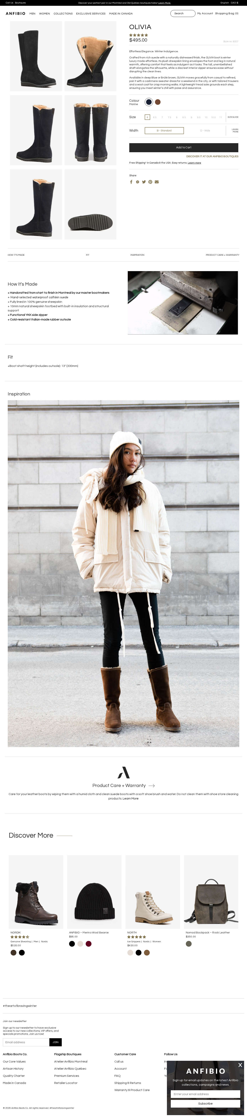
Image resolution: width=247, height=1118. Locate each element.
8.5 (184, 117)
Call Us (9, 3)
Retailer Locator (65, 1082)
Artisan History (13, 1068)
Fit (87, 255)
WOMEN (44, 13)
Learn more (148, 3)
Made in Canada (14, 1082)
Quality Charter (14, 1075)
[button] (138, 35)
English (225, 3)
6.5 (154, 117)
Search (179, 13)
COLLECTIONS (63, 13)
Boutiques (20, 3)
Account (120, 1068)
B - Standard (164, 130)
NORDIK (16, 932)
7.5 (169, 117)
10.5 (213, 117)
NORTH (132, 932)
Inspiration (137, 255)
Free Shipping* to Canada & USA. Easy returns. (123, 3)
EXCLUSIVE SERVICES (91, 13)
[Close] (240, 1065)
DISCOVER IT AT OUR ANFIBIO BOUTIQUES (212, 156)
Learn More (131, 798)
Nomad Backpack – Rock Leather (208, 932)
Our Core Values (14, 1061)
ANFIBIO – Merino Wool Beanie (89, 932)
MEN (33, 13)
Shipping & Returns (127, 1082)
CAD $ (235, 3)
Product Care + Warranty (222, 255)
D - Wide (205, 130)
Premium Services (66, 1075)
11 (220, 117)
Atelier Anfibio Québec (70, 1068)
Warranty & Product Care (132, 1090)
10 (206, 117)
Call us (119, 1061)
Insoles (139, 165)
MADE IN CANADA (121, 13)
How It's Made (16, 255)
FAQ (117, 1075)
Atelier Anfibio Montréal (70, 1061)
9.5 (198, 117)
